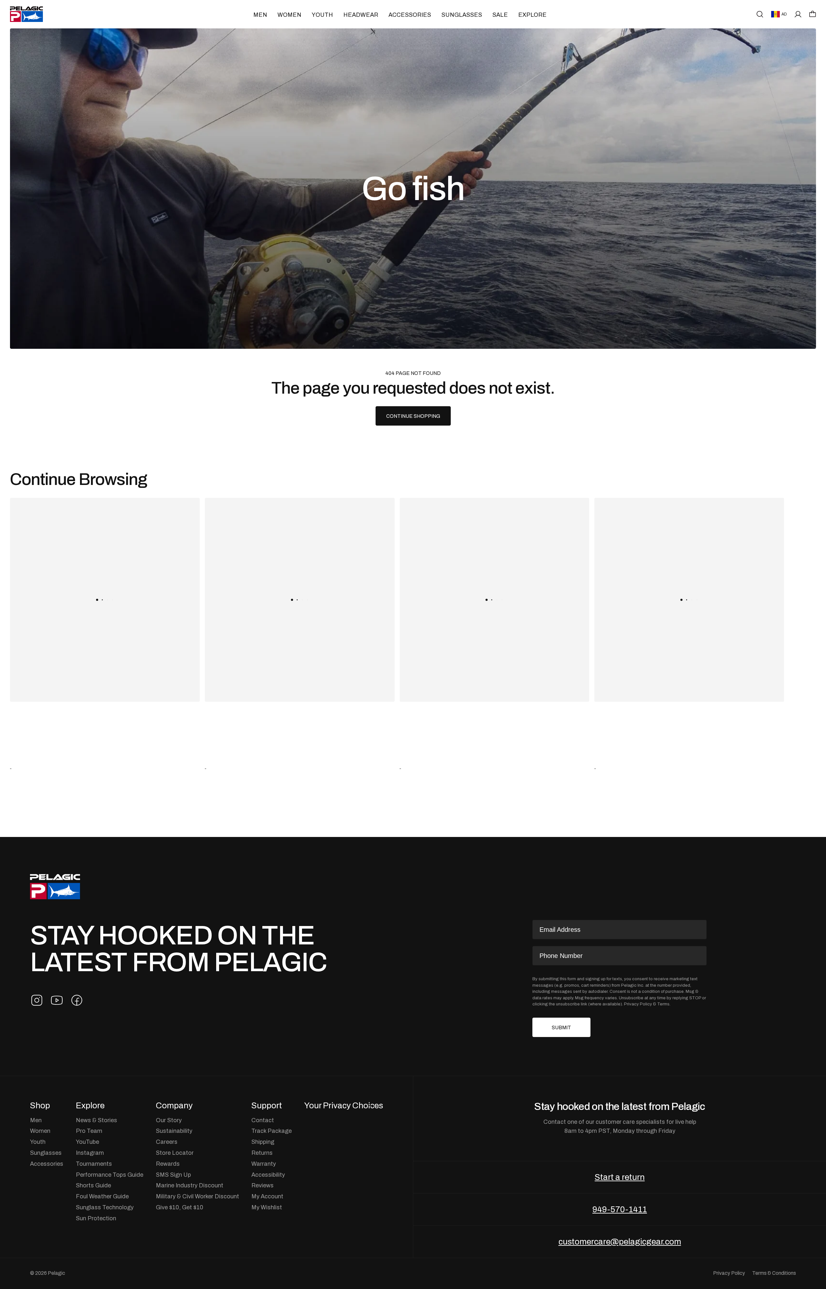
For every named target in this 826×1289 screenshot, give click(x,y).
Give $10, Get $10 (179, 1207)
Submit (561, 1027)
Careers (166, 1142)
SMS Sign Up (173, 1175)
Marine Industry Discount (189, 1185)
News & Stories (96, 1120)
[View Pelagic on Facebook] (77, 1000)
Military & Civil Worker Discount (197, 1196)
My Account (267, 1196)
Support (266, 1105)
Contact (262, 1120)
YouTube (87, 1142)
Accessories (409, 14)
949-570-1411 (619, 1209)
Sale (500, 14)
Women (289, 14)
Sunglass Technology (105, 1207)
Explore (532, 14)
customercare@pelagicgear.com (620, 1241)
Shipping (262, 1142)
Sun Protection (96, 1218)
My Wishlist (266, 1207)
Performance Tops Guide (109, 1175)
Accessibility (268, 1175)
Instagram (90, 1153)
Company (174, 1105)
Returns (262, 1153)
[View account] (798, 14)
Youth (322, 14)
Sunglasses (461, 14)
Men (260, 14)
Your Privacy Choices (343, 1105)
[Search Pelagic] (760, 14)
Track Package (271, 1131)
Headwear (360, 14)
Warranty (263, 1164)
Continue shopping (413, 416)
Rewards (168, 1164)
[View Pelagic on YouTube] (57, 1000)
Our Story (169, 1120)
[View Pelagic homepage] (55, 887)
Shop (40, 1105)
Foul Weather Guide (102, 1196)
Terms (663, 1004)
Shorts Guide (93, 1185)
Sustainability (174, 1131)
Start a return (620, 1177)
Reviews (262, 1185)
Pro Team (89, 1131)
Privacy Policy (638, 1004)
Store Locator (175, 1153)
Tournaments (94, 1164)
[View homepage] (26, 14)
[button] (812, 14)
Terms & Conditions (774, 1273)
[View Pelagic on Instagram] (37, 1000)
